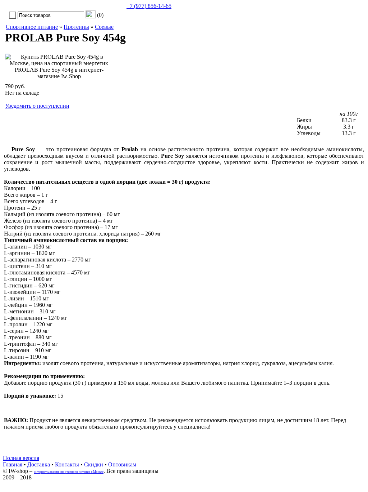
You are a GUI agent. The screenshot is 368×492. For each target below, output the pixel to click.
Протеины (76, 27)
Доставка (38, 464)
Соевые (104, 27)
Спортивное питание (32, 27)
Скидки (93, 464)
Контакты (67, 464)
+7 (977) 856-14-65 (148, 6)
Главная (12, 464)
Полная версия (21, 458)
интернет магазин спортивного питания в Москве (69, 472)
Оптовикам (122, 464)
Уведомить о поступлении (37, 106)
